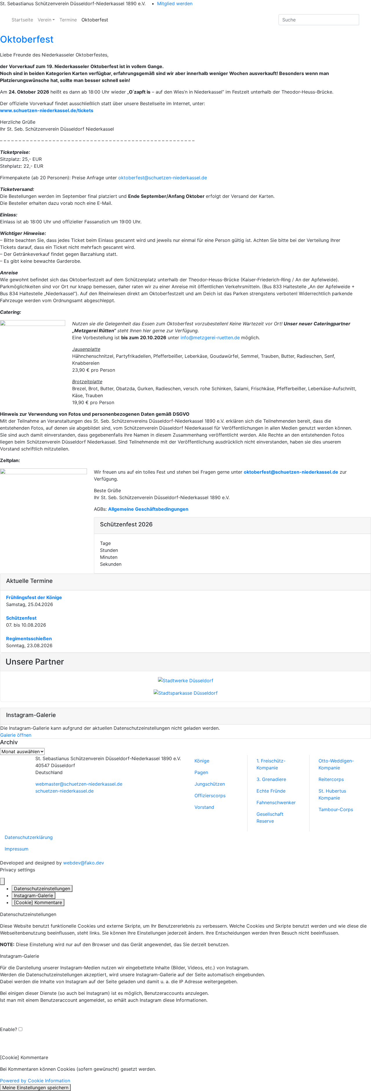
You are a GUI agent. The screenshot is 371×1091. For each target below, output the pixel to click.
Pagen (201, 772)
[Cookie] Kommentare (38, 902)
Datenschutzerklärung (29, 837)
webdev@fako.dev (83, 863)
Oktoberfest (94, 20)
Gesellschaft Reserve (270, 817)
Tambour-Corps (336, 809)
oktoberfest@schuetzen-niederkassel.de (162, 177)
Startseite (22, 20)
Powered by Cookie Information (35, 1080)
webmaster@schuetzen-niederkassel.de (78, 784)
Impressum (16, 849)
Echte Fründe (271, 791)
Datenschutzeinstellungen (42, 888)
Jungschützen (209, 784)
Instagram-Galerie (33, 895)
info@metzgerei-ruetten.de (210, 337)
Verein (44, 20)
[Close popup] (2, 881)
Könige (201, 761)
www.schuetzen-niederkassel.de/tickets (46, 110)
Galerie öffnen (15, 735)
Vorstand (204, 807)
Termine (68, 20)
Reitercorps (331, 779)
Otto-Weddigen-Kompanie (336, 764)
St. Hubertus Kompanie (332, 794)
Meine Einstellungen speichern (35, 1087)
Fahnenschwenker (276, 802)
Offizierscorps (209, 795)
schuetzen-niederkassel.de (64, 791)
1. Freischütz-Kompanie (271, 764)
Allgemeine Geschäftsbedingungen (148, 509)
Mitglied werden (174, 3)
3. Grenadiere (271, 779)
